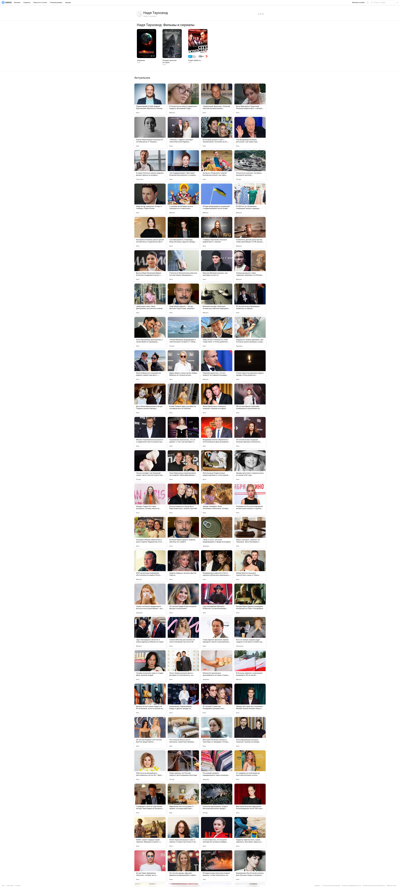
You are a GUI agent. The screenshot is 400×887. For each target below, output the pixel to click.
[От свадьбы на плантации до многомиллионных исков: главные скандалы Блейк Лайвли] (250, 766)
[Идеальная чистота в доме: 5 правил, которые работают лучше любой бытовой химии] (183, 799)
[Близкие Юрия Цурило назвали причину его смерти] (183, 532)
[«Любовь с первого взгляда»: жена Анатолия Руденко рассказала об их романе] (183, 132)
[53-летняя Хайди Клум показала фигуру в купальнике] (183, 599)
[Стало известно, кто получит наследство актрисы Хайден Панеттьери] (216, 832)
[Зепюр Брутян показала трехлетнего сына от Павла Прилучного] (250, 566)
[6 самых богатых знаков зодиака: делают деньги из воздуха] (150, 165)
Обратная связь (391, 885)
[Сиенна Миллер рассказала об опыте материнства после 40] (183, 632)
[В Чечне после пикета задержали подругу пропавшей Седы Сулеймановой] (183, 99)
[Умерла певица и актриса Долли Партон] (183, 566)
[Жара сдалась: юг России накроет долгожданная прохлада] (183, 766)
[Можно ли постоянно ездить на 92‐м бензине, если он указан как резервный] (150, 699)
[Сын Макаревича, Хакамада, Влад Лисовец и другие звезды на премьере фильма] (183, 232)
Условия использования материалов (374, 885)
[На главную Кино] (8, 2)
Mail (3, 885)
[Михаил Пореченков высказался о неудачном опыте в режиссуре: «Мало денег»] (150, 432)
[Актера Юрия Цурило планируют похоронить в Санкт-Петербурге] (250, 599)
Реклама (17, 885)
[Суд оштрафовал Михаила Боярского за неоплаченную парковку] (216, 599)
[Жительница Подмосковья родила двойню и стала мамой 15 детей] (216, 466)
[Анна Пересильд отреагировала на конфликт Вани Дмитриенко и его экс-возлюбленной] (183, 466)
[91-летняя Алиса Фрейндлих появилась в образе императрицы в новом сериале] (250, 299)
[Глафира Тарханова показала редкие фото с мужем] (216, 232)
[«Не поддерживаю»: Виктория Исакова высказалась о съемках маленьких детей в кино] (183, 165)
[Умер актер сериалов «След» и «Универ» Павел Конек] (150, 199)
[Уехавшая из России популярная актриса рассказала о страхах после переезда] (250, 499)
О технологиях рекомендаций (331, 885)
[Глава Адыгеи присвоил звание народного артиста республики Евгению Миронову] (216, 632)
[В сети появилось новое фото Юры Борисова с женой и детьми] (183, 499)
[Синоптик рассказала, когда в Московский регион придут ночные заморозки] (216, 799)
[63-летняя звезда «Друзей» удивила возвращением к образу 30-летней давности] (183, 866)
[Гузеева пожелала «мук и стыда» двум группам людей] (150, 666)
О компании (9, 885)
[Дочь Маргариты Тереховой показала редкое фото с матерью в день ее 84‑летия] (250, 99)
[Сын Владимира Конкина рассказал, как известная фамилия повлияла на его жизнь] (250, 132)
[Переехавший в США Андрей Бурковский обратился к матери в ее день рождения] (150, 99)
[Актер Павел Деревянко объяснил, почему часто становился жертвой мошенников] (150, 866)
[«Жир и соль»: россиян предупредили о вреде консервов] (216, 532)
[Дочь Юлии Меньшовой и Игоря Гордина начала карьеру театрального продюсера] (150, 399)
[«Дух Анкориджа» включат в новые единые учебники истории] (150, 632)
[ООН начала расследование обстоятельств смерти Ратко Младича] (150, 566)
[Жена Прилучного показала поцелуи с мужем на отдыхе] (216, 399)
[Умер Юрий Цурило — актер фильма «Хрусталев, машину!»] (183, 299)
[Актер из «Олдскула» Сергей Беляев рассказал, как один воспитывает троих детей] (216, 165)
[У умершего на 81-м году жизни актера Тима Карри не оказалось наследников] (150, 799)
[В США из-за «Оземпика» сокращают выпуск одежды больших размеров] (250, 199)
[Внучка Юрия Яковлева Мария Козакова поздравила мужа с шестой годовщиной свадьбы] (150, 265)
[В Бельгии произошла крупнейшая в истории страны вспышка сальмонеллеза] (216, 666)
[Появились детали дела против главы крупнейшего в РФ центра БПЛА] (250, 232)
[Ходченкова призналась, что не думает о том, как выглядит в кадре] (183, 432)
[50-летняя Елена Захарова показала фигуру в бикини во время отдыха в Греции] (250, 432)
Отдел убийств (194, 60)
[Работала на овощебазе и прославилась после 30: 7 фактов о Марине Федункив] (150, 766)
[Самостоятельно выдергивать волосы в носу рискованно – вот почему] (150, 599)
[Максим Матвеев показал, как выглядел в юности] (216, 265)
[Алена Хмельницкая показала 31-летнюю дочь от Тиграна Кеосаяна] (150, 132)
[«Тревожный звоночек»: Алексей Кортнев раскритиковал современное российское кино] (216, 99)
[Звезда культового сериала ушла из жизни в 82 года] (250, 466)
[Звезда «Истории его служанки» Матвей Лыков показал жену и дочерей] (250, 699)
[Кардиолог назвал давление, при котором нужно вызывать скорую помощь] (250, 332)
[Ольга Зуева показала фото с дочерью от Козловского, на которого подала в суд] (183, 666)
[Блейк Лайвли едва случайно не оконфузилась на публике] (183, 399)
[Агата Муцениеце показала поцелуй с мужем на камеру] (250, 732)
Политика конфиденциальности (351, 885)
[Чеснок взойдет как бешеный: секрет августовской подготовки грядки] (150, 466)
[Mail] (3, 2)
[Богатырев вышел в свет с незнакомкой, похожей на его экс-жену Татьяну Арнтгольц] (216, 132)
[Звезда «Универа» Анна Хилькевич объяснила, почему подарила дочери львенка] (216, 499)
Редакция (317, 885)
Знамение (141, 60)
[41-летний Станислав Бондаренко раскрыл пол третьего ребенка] (216, 699)
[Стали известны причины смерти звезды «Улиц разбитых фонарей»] (250, 366)
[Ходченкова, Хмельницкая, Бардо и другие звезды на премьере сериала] (183, 699)
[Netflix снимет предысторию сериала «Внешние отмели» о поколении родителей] (150, 832)
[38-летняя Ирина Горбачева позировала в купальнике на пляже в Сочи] (250, 399)
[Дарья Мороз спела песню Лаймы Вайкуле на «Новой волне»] (183, 366)
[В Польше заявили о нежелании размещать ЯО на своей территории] (250, 666)
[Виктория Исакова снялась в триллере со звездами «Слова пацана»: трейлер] (216, 732)
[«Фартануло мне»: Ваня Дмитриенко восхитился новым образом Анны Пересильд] (150, 299)
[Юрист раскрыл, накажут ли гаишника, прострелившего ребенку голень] (250, 532)
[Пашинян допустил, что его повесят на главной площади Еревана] (216, 366)
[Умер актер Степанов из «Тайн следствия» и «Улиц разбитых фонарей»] (216, 332)
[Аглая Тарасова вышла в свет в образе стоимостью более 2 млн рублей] (183, 832)
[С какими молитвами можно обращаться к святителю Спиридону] (183, 199)
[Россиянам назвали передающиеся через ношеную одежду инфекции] (216, 766)
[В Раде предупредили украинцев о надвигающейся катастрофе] (216, 199)
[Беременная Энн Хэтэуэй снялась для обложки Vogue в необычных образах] (250, 866)
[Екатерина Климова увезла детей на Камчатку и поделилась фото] (150, 232)
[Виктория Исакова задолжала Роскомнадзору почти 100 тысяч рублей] (250, 799)
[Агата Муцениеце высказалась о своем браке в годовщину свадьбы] (150, 332)
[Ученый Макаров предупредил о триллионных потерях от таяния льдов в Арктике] (183, 332)
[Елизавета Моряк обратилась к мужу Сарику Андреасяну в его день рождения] (150, 532)
